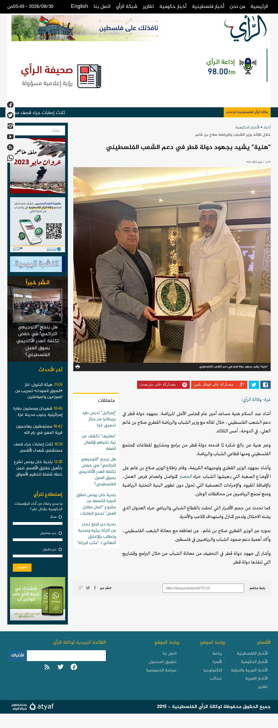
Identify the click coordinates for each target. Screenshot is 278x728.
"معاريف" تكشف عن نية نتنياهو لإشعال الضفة (99, 442)
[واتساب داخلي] (37, 600)
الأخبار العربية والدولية (249, 670)
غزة (267, 400)
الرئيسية (259, 6)
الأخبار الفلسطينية (252, 653)
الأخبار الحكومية (247, 127)
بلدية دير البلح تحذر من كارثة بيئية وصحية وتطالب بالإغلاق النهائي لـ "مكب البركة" (96, 534)
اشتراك (17, 655)
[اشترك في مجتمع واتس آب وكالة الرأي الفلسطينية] (37, 226)
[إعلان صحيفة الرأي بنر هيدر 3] (62, 75)
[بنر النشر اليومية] (37, 265)
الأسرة (217, 662)
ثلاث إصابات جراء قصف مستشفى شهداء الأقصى (47, 113)
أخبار (267, 127)
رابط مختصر (257, 588)
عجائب (216, 678)
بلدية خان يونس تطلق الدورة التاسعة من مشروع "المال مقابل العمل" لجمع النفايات (96, 504)
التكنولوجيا (212, 670)
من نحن (237, 6)
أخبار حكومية (173, 6)
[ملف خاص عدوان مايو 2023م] (37, 167)
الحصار (185, 477)
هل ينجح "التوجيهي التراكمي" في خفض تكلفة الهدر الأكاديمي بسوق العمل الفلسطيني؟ (97, 472)
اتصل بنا (102, 6)
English (79, 6)
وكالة (256, 400)
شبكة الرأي (126, 6)
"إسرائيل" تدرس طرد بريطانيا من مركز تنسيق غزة (99, 419)
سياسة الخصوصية (161, 670)
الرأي (247, 400)
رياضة (217, 653)
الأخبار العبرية (256, 678)
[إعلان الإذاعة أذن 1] (231, 65)
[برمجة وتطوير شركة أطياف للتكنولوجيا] (31, 707)
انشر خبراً (38, 283)
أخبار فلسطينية (208, 6)
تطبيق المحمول (162, 662)
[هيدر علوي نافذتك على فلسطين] (99, 28)
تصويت (22, 567)
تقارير (148, 6)
